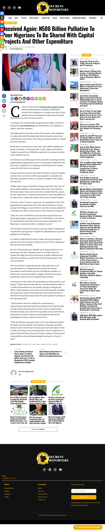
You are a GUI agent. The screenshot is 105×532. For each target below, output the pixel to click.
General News (9, 488)
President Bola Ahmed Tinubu (52, 107)
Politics (24, 18)
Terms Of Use (42, 497)
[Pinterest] (28, 98)
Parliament (92, 18)
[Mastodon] (32, 98)
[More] (44, 98)
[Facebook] (12, 98)
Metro (55, 18)
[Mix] (36, 98)
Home (10, 18)
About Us (41, 491)
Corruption (46, 18)
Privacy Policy (42, 494)
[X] (16, 98)
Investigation (34, 18)
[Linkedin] (24, 98)
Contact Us (41, 500)
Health (6, 497)
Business (7, 494)
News (16, 18)
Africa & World (65, 18)
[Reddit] (20, 98)
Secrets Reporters (16, 49)
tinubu (55, 344)
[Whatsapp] (40, 98)
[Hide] (1, 50)
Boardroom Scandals (79, 18)
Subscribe (83, 497)
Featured (36, 344)
